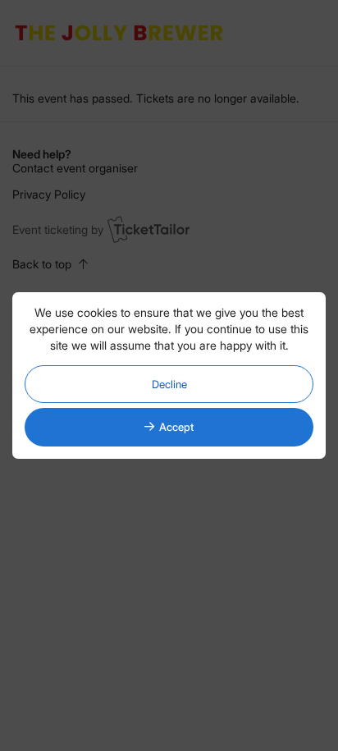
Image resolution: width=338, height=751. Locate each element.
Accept (176, 426)
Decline (169, 384)
